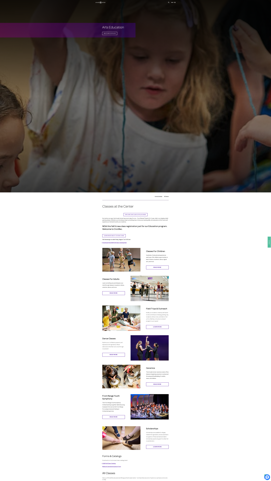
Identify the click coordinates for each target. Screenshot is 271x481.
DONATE (269, 242)
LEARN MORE (157, 446)
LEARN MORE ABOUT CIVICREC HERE (114, 235)
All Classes (166, 196)
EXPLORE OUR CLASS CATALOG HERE (135, 214)
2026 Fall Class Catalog (109, 463)
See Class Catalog (110, 33)
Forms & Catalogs (158, 196)
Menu (172, 2)
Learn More (157, 327)
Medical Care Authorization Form (111, 466)
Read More (157, 267)
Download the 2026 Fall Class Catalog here (114, 242)
